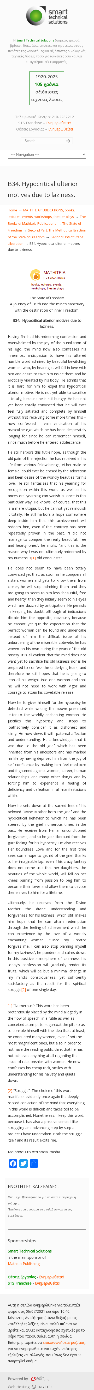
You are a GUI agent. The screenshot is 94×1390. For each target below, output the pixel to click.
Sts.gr (47, 16)
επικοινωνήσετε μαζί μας (64, 1342)
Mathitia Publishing (24, 1263)
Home (12, 210)
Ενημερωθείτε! (58, 122)
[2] (23, 989)
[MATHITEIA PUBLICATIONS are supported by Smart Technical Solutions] (47, 291)
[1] (33, 557)
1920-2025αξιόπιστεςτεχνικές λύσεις (47, 88)
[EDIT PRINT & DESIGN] (39, 1378)
